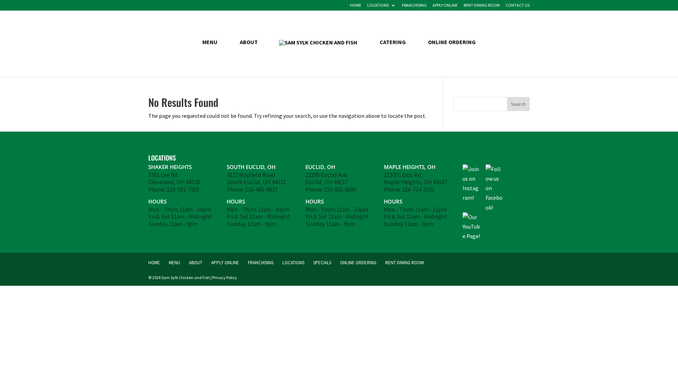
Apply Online (445, 5)
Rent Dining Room (482, 5)
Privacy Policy (224, 277)
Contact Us (518, 5)
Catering (393, 43)
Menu (210, 43)
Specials (322, 263)
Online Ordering (452, 43)
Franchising (414, 5)
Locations (378, 5)
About (249, 43)
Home (355, 5)
